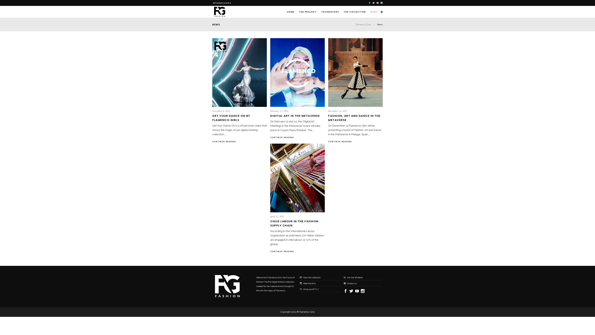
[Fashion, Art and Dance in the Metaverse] (355, 72)
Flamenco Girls (363, 24)
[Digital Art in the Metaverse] (297, 72)
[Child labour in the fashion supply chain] (297, 178)
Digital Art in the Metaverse (295, 116)
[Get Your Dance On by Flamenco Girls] (239, 72)
